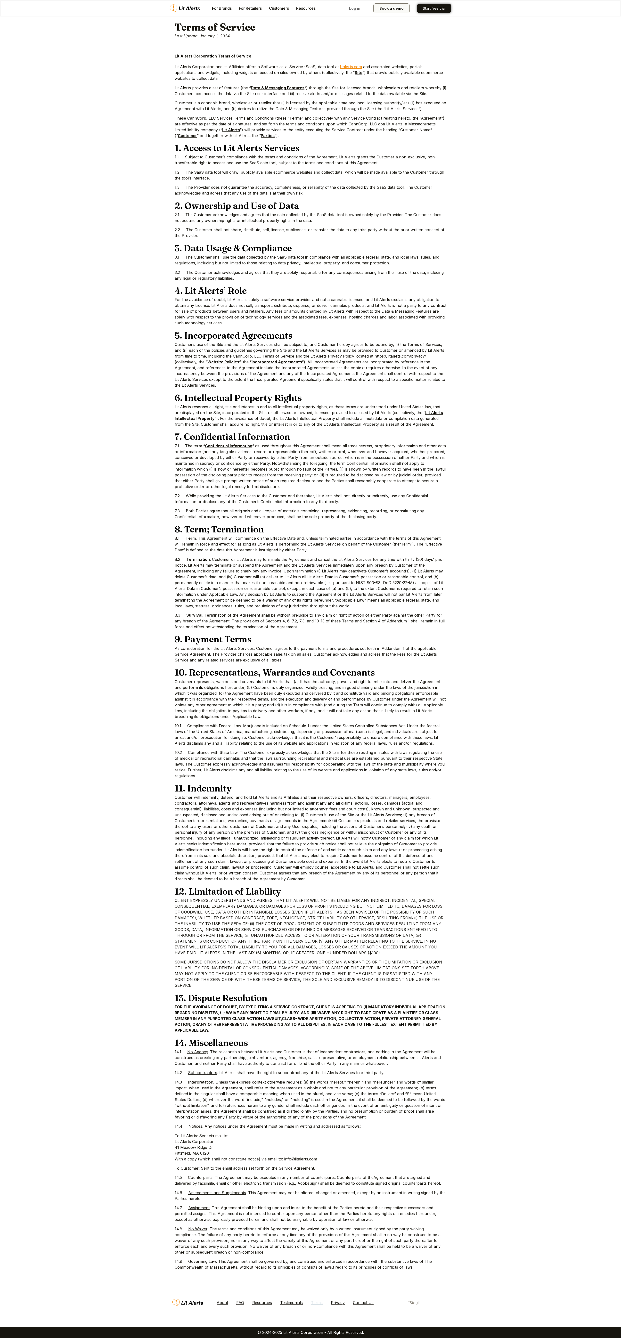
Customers (279, 8)
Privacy (338, 1302)
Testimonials (291, 1302)
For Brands (222, 8)
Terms (317, 1302)
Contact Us (363, 1302)
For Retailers (250, 8)
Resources (306, 8)
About (222, 1302)
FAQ (240, 1302)
